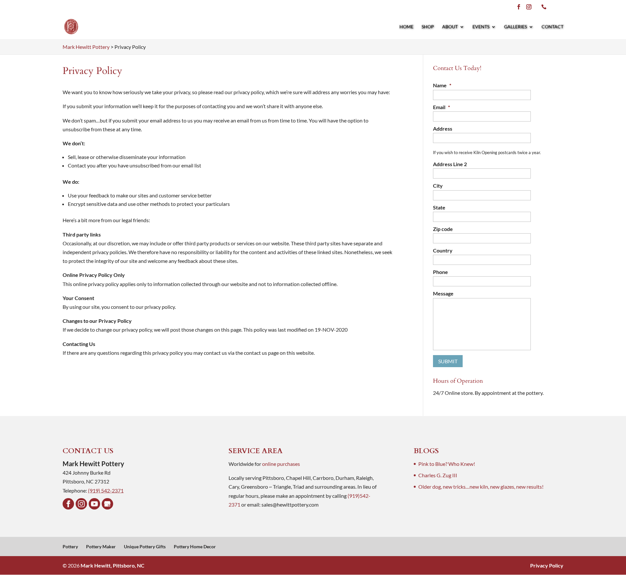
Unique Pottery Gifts (145, 546)
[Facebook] (68, 504)
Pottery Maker (101, 546)
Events (480, 26)
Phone (440, 272)
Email (441, 107)
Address (442, 128)
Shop (428, 26)
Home (406, 26)
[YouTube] (94, 504)
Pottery (70, 546)
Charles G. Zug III (437, 475)
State (439, 207)
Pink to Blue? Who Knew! (446, 464)
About (450, 26)
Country (443, 250)
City (438, 185)
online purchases (281, 464)
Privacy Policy (546, 565)
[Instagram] (81, 504)
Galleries (515, 26)
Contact (552, 26)
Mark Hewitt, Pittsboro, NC (112, 565)
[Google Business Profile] (107, 504)
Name (442, 85)
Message (443, 293)
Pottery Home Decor (195, 546)
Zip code (443, 229)
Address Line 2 (450, 164)
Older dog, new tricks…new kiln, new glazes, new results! (481, 486)
